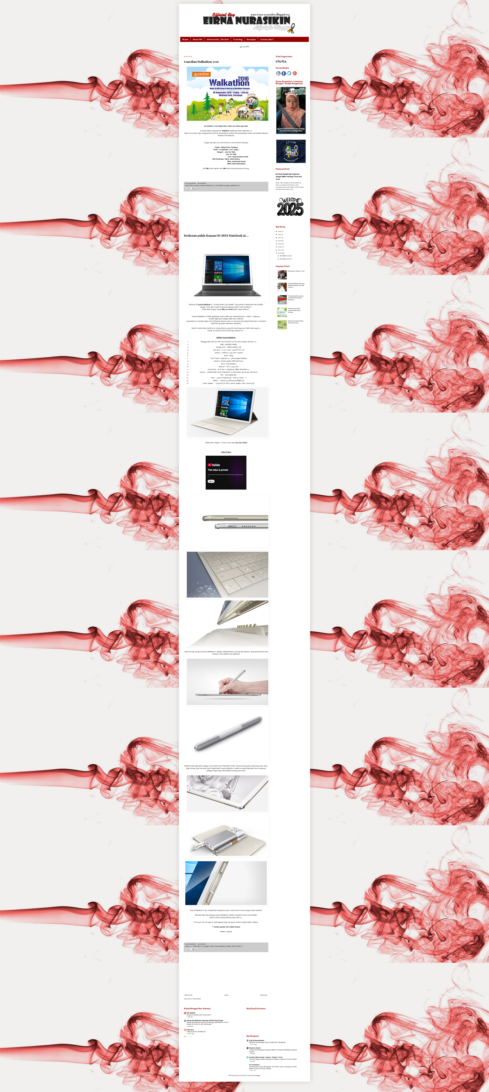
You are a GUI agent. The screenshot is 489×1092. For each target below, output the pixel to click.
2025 (280, 231)
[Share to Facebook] (193, 188)
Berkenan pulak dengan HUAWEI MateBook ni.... (216, 235)
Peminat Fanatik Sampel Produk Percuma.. (295, 322)
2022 (280, 234)
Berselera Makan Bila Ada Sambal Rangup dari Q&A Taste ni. (296, 285)
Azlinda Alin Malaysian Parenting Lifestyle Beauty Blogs (205, 1020)
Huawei (229, 932)
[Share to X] (191, 188)
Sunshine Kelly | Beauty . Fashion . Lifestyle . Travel (265, 1057)
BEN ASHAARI (191, 1013)
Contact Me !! (266, 39)
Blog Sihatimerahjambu (256, 1040)
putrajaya (227, 185)
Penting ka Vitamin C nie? (296, 271)
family (191, 185)
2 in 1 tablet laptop (195, 946)
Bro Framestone (254, 1065)
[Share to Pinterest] (196, 188)
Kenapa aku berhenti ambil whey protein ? (199, 1015)
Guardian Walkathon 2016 (201, 62)
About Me (197, 39)
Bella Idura (190, 1030)
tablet (233, 946)
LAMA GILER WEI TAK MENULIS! (196, 1032)
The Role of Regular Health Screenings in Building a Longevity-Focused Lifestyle (273, 1059)
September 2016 (235, 185)
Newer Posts (188, 995)
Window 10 (239, 946)
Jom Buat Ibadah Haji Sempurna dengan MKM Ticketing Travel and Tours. (289, 176)
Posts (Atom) (197, 999)
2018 (280, 247)
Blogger (257, 1075)
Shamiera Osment (255, 1048)
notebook (228, 946)
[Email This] (186, 188)
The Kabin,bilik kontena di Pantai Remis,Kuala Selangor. (295, 298)
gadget (207, 946)
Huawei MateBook (220, 946)
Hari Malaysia (219, 185)
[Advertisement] (226, 212)
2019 (280, 244)
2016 (202, 946)
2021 (280, 237)
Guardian (196, 185)
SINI (207, 168)
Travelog (237, 39)
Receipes (251, 39)
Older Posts (263, 995)
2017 (280, 250)
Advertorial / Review (218, 39)
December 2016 (285, 256)
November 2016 (285, 259)
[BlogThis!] (188, 188)
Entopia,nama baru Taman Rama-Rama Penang (294, 310)
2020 (280, 241)
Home (185, 39)
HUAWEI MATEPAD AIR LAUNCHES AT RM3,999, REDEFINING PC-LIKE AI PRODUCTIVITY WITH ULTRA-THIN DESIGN (207, 1023)
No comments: (202, 183)
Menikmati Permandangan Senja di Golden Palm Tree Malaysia (267, 1042)
